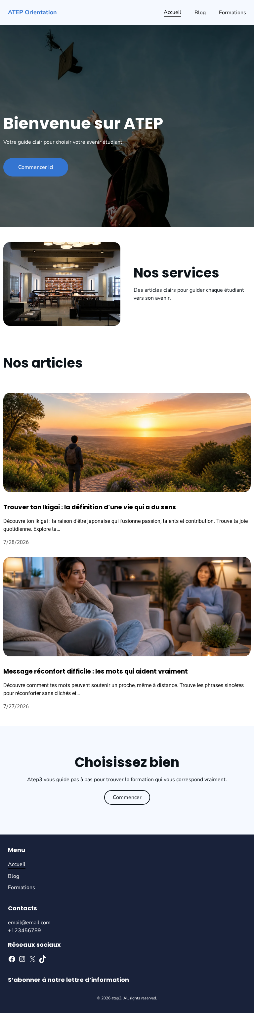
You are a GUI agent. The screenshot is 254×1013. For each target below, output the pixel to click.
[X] (32, 959)
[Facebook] (12, 959)
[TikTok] (43, 959)
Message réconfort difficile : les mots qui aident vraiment (95, 671)
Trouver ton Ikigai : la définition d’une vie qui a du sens (89, 507)
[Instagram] (22, 959)
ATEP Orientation (32, 12)
